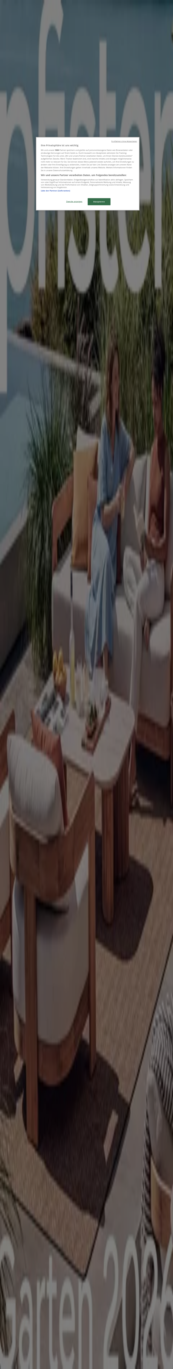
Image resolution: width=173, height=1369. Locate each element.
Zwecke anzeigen (74, 201)
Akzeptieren (99, 201)
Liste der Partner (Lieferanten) (55, 190)
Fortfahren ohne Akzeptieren (124, 141)
